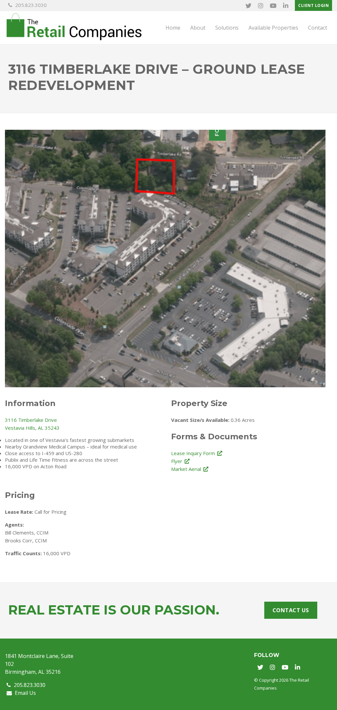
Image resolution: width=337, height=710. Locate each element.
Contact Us (290, 610)
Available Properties (273, 27)
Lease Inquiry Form (193, 453)
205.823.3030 (30, 5)
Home (173, 27)
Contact (317, 27)
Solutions (227, 27)
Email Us (24, 692)
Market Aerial (186, 469)
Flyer (176, 461)
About (197, 27)
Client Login (313, 5)
